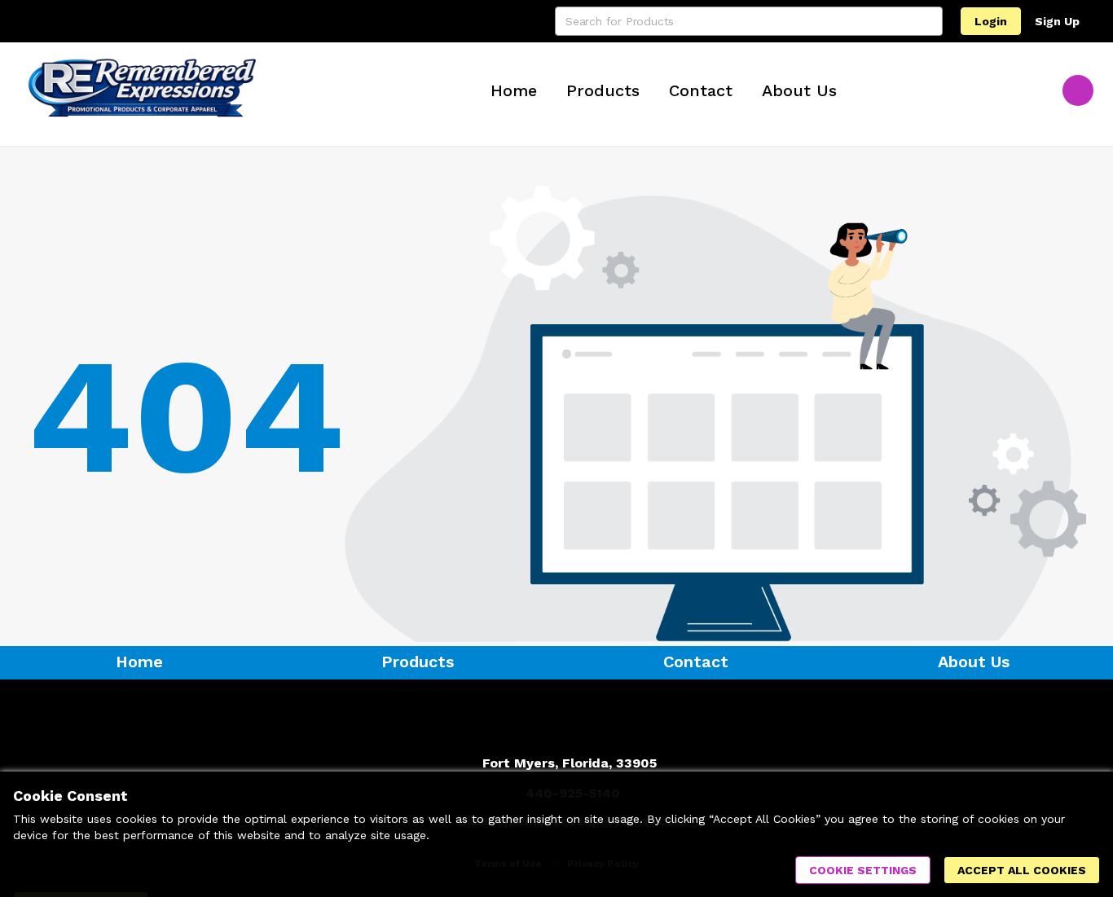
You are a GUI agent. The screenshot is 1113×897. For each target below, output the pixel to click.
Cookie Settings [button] (863, 870)
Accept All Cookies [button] (1021, 870)
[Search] (928, 21)
